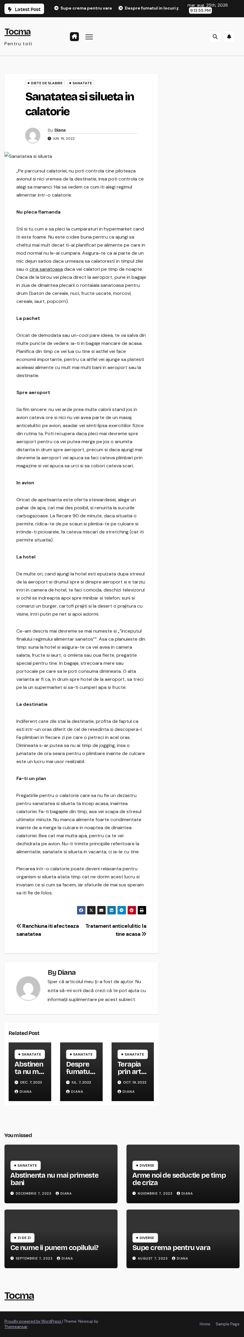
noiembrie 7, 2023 (156, 1193)
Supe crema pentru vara (171, 1247)
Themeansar (15, 1326)
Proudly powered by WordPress (33, 1321)
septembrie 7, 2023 (35, 1258)
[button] (215, 37)
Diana (60, 130)
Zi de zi (24, 1237)
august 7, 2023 (153, 1258)
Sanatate (82, 83)
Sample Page (228, 1324)
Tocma (17, 31)
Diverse (147, 1165)
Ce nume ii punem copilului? (54, 1247)
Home (205, 1324)
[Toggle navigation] (89, 36)
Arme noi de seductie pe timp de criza (179, 1179)
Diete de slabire (46, 83)
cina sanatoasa (46, 269)
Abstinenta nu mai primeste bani (29, 1075)
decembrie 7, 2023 (34, 1193)
